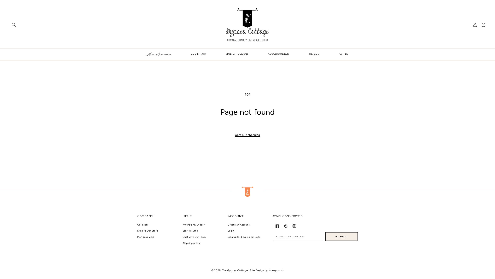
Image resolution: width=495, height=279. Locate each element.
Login (231, 230)
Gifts (343, 54)
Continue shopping (247, 135)
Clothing (198, 54)
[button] (14, 25)
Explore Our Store (147, 230)
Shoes (314, 54)
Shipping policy (191, 243)
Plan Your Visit (145, 237)
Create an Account (239, 224)
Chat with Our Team (194, 237)
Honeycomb (276, 270)
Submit (341, 236)
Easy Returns (190, 230)
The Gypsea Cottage (235, 270)
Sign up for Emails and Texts (244, 237)
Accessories (278, 54)
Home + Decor (237, 54)
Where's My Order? (194, 224)
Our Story (142, 224)
